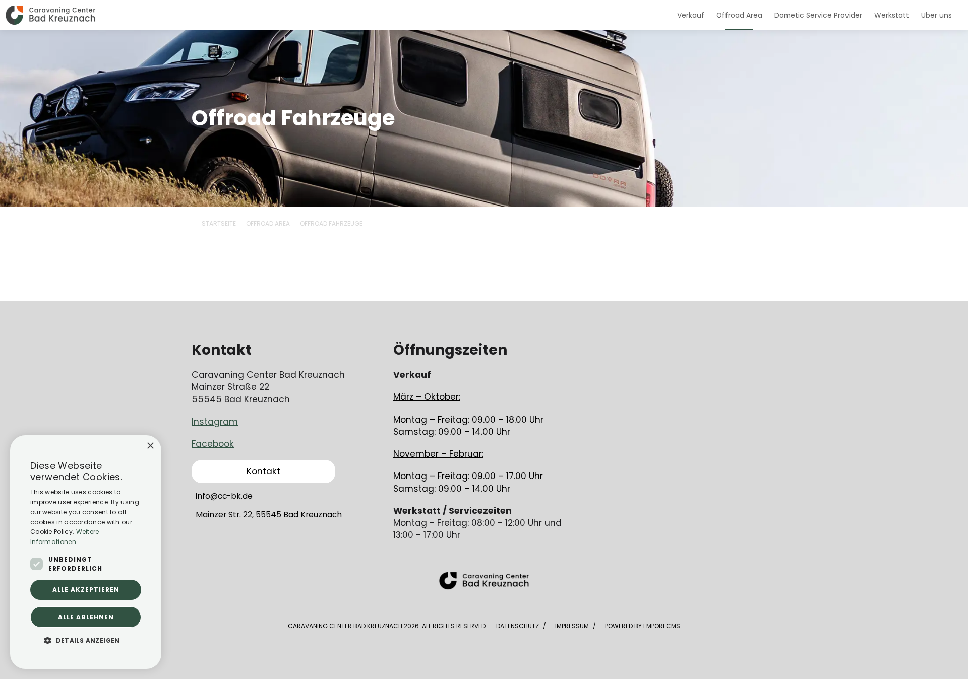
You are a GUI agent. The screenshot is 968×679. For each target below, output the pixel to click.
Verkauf (690, 15)
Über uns (936, 15)
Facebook (213, 444)
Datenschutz (518, 626)
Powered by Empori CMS (642, 626)
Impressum (572, 626)
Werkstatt (891, 15)
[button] (85, 640)
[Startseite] (335, 15)
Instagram (215, 422)
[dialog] (85, 552)
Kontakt (263, 471)
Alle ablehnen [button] (86, 617)
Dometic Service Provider (818, 15)
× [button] (150, 446)
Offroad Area (739, 15)
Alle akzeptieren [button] (85, 589)
